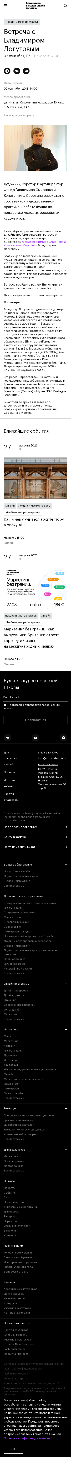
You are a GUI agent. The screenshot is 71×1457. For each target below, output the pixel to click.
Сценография (12, 926)
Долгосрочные (13, 1166)
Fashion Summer (14, 1349)
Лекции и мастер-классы (22, 21)
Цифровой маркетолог (19, 1124)
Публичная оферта (16, 1373)
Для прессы (11, 1211)
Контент (9, 1045)
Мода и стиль (12, 917)
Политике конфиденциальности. (27, 1438)
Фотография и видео (17, 931)
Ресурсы (9, 1216)
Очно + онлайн (13, 1093)
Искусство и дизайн (17, 871)
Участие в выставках (17, 1308)
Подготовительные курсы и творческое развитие (30, 952)
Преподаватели (14, 1202)
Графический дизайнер (19, 1120)
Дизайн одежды (14, 995)
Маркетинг (11, 1014)
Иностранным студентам (20, 1262)
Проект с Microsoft (16, 1353)
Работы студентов (11, 797)
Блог (7, 1197)
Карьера (9, 1282)
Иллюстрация (13, 907)
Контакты (10, 1235)
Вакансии (10, 1230)
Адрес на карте (48, 764)
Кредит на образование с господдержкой (31, 1383)
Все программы (14, 885)
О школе (9, 1181)
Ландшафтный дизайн (18, 968)
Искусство (11, 1083)
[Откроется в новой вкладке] (7, 737)
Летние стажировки (17, 1312)
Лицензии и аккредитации (21, 1207)
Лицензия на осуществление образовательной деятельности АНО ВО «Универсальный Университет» (34, 1391)
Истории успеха (9, 783)
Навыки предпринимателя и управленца (30, 1069)
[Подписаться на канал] (7, 71)
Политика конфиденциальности (24, 1368)
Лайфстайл (11, 1065)
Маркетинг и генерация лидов (23, 1079)
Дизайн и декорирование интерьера (28, 941)
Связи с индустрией (17, 1225)
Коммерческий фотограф (20, 1134)
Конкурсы (10, 1303)
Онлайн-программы (16, 983)
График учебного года (18, 1267)
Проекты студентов (17, 1323)
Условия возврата (15, 1378)
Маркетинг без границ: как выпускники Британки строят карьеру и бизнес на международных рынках (31, 637)
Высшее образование (18, 864)
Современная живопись (19, 1004)
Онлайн (10, 505)
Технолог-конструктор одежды (24, 1129)
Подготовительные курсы (21, 876)
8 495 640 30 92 (48, 752)
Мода (7, 1036)
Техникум (10, 1108)
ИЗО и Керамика (14, 963)
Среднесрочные (14, 959)
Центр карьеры (14, 1293)
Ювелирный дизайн (16, 922)
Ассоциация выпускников (20, 1289)
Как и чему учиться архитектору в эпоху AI (34, 522)
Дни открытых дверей (10, 758)
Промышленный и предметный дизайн (29, 936)
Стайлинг (10, 1000)
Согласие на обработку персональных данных (34, 1363)
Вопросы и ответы (16, 1271)
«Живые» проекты (15, 1334)
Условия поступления (18, 1252)
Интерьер (10, 1060)
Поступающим (13, 1245)
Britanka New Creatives (19, 1344)
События (10, 772)
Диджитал (10, 1055)
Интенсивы (11, 1029)
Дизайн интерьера (16, 990)
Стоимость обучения (18, 1257)
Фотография (12, 1088)
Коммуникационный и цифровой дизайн (30, 903)
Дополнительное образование (24, 896)
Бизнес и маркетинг (17, 881)
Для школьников (14, 1149)
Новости (9, 1188)
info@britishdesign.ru (52, 758)
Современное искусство (20, 912)
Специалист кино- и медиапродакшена (29, 1115)
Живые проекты (14, 1298)
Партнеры (10, 1221)
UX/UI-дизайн (12, 1009)
